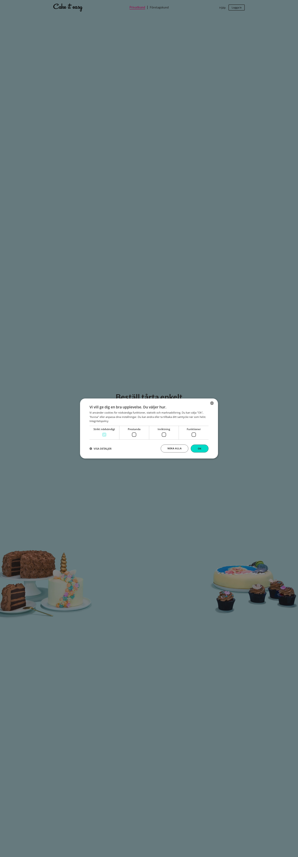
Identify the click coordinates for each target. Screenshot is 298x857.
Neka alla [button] (174, 448)
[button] (101, 448)
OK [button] (199, 448)
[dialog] (149, 428)
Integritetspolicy (99, 421)
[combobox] (212, 403)
